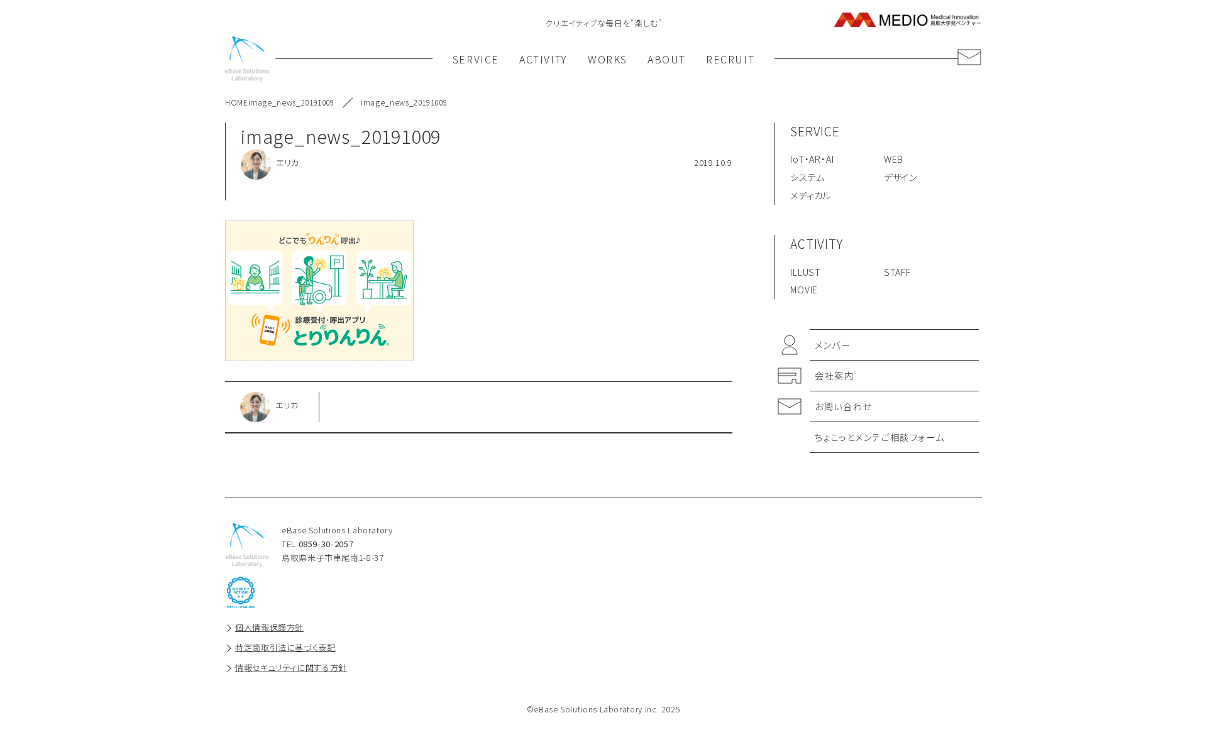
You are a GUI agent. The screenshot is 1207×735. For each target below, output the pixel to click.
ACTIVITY (543, 59)
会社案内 (834, 375)
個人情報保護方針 (269, 627)
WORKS (607, 59)
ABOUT (667, 59)
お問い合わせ (843, 406)
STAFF (897, 271)
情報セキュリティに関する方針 (291, 667)
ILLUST (805, 271)
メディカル (810, 195)
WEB (893, 158)
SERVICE (476, 59)
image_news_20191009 (291, 102)
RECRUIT (730, 59)
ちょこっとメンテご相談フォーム (879, 437)
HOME (236, 102)
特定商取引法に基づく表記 (285, 647)
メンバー (833, 344)
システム (807, 176)
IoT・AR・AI (812, 158)
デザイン (900, 176)
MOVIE (804, 289)
